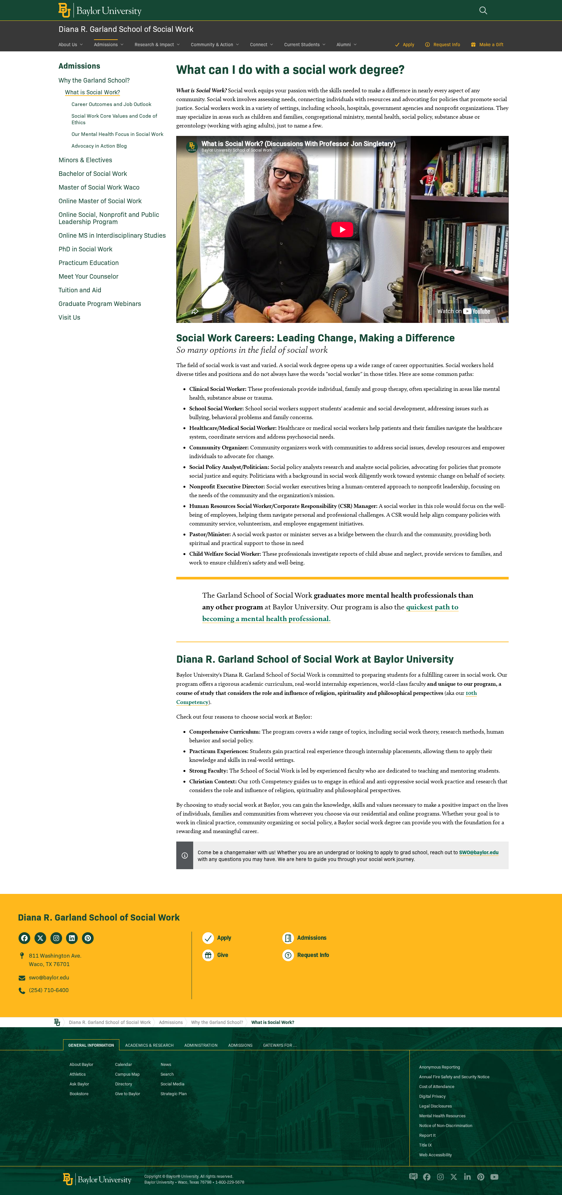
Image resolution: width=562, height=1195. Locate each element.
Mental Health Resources (442, 1115)
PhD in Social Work (86, 248)
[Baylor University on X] (452, 1180)
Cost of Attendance (436, 1086)
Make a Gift (491, 44)
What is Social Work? (92, 92)
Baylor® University (182, 1176)
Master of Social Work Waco (99, 186)
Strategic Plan (174, 1093)
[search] (484, 10)
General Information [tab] (91, 1045)
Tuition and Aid (80, 289)
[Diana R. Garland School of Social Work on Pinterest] (87, 938)
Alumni (344, 44)
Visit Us (69, 316)
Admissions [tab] (240, 1045)
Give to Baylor (127, 1093)
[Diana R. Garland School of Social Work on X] (40, 938)
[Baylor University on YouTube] (493, 1180)
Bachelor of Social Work (93, 173)
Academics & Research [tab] (149, 1045)
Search (167, 1074)
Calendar (123, 1064)
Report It (427, 1135)
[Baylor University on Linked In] (466, 1180)
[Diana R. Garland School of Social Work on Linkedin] (71, 938)
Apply (408, 44)
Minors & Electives (85, 159)
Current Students (302, 44)
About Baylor (81, 1064)
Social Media (172, 1083)
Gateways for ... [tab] (280, 1045)
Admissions (106, 44)
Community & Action (212, 44)
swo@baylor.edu (49, 977)
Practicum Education (89, 262)
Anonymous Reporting (439, 1066)
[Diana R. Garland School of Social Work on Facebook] (24, 938)
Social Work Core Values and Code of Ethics (114, 119)
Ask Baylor (79, 1083)
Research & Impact (154, 44)
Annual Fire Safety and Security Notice (454, 1076)
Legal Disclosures (435, 1106)
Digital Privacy (432, 1096)
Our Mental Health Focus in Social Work (117, 133)
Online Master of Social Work (100, 200)
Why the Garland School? (94, 79)
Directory (123, 1083)
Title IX (425, 1145)
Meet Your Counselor (88, 275)
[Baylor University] (98, 10)
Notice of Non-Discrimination (445, 1125)
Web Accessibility (435, 1154)
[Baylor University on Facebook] (425, 1180)
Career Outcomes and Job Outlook (111, 103)
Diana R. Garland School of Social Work (126, 28)
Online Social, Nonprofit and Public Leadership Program (109, 217)
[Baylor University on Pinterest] (479, 1180)
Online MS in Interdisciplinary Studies (112, 234)
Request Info (447, 44)
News (166, 1064)
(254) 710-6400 (49, 989)
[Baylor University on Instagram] (439, 1180)
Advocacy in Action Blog (99, 145)
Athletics (78, 1074)
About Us (68, 44)
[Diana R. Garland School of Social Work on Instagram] (56, 938)
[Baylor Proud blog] (412, 1180)
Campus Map (127, 1074)
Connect (258, 44)
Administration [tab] (201, 1045)
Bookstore (79, 1093)
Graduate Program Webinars (100, 303)
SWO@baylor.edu (479, 852)
